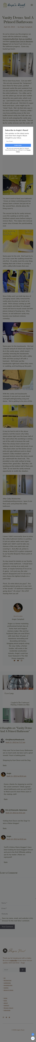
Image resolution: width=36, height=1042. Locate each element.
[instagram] (3, 1017)
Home (5, 998)
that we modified (25, 39)
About (6, 1003)
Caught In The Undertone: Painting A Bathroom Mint (20, 704)
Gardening (7, 983)
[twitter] (6, 1017)
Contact (6, 1005)
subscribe (13, 960)
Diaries (6, 988)
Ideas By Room (8, 990)
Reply (5, 765)
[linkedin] (9, 1017)
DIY (5, 978)
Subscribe (7, 1010)
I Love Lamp (9, 694)
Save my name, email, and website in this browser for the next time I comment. (17, 919)
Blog (5, 1000)
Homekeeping (8, 985)
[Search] (23, 970)
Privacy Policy (8, 1008)
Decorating (7, 980)
